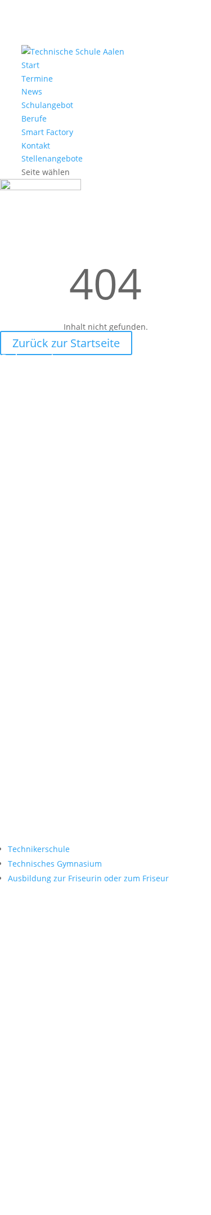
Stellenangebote (52, 158)
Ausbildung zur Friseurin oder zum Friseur (88, 878)
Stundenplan (45, 724)
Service (31, 796)
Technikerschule (39, 849)
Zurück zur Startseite (66, 343)
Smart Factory (47, 132)
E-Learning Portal (56, 688)
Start (30, 65)
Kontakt (35, 145)
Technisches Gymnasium (55, 863)
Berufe (34, 118)
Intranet (33, 760)
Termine (37, 78)
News (31, 91)
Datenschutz (105, 1195)
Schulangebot (47, 105)
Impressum (166, 1181)
